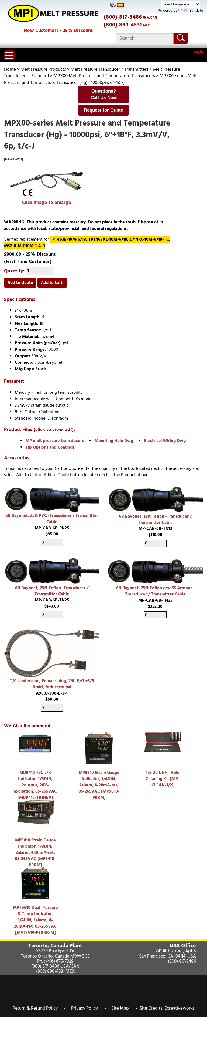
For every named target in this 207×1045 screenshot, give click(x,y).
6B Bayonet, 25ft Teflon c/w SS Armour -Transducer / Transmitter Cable (155, 591)
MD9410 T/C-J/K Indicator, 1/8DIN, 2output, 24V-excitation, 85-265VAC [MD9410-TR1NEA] (35, 785)
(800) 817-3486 (123, 17)
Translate (195, 10)
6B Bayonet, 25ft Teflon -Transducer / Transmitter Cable (51, 591)
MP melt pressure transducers (55, 440)
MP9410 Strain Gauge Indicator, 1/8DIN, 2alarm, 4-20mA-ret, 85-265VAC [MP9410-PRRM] (35, 852)
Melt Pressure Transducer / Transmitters (110, 69)
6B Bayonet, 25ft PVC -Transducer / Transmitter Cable (51, 518)
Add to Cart (52, 282)
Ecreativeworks (179, 1008)
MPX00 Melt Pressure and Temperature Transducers (104, 76)
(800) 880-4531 (123, 25)
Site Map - (124, 1008)
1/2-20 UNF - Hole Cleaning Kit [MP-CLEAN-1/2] (163, 778)
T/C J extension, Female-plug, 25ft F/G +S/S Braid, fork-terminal (52, 683)
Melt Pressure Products (43, 69)
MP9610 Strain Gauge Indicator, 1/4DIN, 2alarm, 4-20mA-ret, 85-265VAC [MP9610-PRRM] (98, 785)
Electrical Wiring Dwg (165, 440)
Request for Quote (103, 110)
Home (10, 69)
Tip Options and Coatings (50, 447)
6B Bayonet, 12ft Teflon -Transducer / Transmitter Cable (155, 519)
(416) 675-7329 (60, 961)
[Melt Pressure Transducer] (46, 184)
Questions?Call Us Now (104, 94)
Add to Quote (20, 282)
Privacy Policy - (88, 1008)
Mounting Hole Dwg (114, 440)
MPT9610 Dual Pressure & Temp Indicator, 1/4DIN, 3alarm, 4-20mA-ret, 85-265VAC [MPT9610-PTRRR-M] (35, 920)
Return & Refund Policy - (39, 1008)
